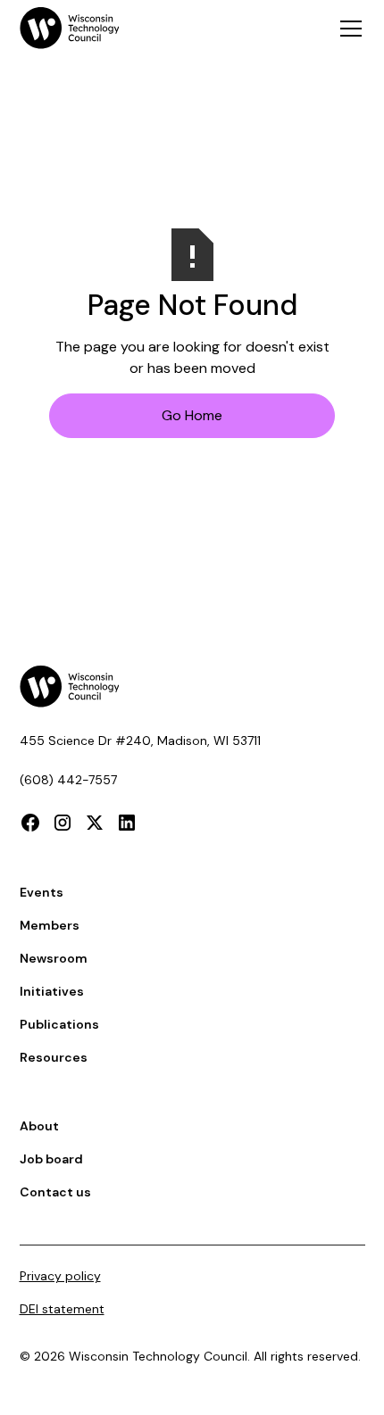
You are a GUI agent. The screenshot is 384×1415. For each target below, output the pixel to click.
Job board (51, 1159)
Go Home (192, 415)
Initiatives (52, 991)
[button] (347, 28)
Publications (59, 1024)
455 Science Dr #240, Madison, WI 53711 (140, 740)
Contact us (55, 1192)
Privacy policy (60, 1276)
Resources (54, 1057)
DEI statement (62, 1309)
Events (41, 892)
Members (49, 925)
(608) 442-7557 (68, 780)
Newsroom (54, 958)
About (39, 1126)
